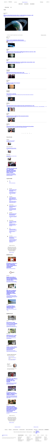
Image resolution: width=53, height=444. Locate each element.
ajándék (7, 50)
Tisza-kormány (10, 196)
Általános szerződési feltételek (29, 429)
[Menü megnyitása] (47, 2)
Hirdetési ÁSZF (35, 429)
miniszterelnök (10, 212)
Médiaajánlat (10, 429)
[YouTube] (14, 361)
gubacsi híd (7, 139)
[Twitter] (11, 361)
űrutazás (7, 81)
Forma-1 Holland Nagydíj (9, 146)
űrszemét (4, 13)
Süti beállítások (46, 429)
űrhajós (7, 114)
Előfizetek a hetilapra (11, 252)
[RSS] (15, 361)
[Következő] (32, 133)
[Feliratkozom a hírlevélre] (10, 2)
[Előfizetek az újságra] (41, 2)
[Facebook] (9, 361)
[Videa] (13, 361)
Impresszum (6, 429)
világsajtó (7, 320)
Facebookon (14, 357)
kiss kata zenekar (8, 154)
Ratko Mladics (7, 345)
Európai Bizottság (8, 333)
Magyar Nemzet (7, 7)
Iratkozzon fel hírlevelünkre (11, 356)
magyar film (7, 404)
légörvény (7, 304)
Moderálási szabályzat (41, 429)
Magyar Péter (10, 188)
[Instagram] (10, 361)
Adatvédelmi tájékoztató (15, 429)
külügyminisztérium (11, 220)
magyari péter (7, 275)
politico (8, 364)
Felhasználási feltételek (22, 429)
